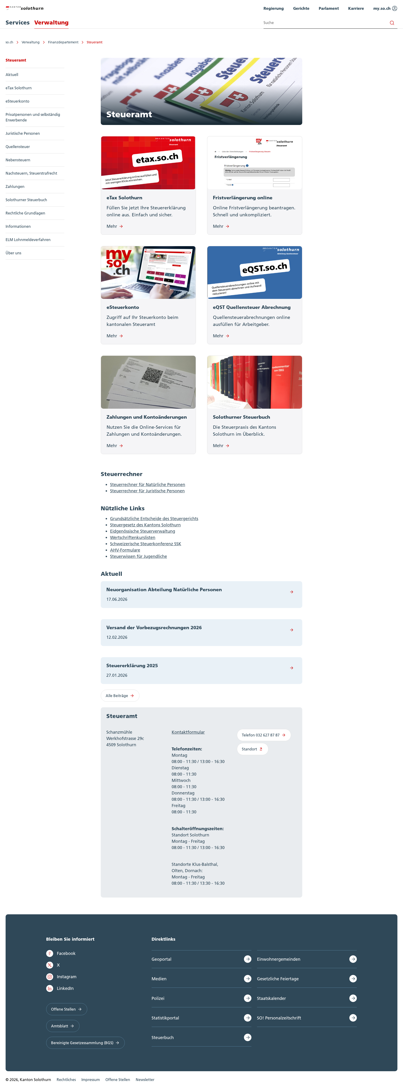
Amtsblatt (59, 1026)
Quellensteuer (18, 146)
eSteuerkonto (17, 101)
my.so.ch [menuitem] (382, 8)
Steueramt (94, 42)
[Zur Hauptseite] (24, 7)
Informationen (18, 226)
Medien (159, 978)
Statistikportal (165, 1018)
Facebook (66, 953)
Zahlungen (15, 186)
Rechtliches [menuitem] (66, 1079)
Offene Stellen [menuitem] (117, 1079)
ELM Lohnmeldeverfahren (28, 239)
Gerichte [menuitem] (301, 8)
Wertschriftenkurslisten (132, 537)
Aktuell (12, 74)
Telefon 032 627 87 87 (261, 735)
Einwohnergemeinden (278, 959)
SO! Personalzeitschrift (279, 1018)
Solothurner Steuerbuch (26, 199)
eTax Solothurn (19, 88)
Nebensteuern (18, 160)
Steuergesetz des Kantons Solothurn (145, 525)
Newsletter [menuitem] (145, 1079)
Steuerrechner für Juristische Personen (147, 491)
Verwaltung (31, 42)
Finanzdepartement (63, 42)
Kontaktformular (188, 732)
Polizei (158, 998)
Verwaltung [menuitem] (51, 22)
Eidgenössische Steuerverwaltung (142, 531)
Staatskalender (271, 998)
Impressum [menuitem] (90, 1079)
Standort (249, 749)
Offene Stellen (63, 1009)
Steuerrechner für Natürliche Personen (147, 484)
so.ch (9, 42)
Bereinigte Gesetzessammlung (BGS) (82, 1042)
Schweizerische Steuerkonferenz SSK (145, 543)
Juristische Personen (23, 133)
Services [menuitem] (18, 22)
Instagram (66, 976)
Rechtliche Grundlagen (25, 213)
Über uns (13, 253)
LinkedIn (65, 988)
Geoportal (161, 959)
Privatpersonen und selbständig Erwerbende (33, 117)
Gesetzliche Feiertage (278, 978)
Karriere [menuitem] (356, 8)
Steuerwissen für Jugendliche (138, 556)
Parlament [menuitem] (329, 8)
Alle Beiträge (117, 695)
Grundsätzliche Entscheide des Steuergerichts (154, 518)
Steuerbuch (163, 1037)
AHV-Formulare (125, 550)
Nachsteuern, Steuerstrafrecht (31, 173)
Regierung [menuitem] (274, 8)
